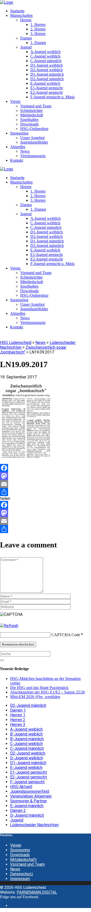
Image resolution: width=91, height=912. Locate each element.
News (15, 869)
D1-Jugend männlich (28, 762)
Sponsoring (20, 850)
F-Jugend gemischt (27, 781)
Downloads (20, 854)
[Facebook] (45, 468)
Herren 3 (17, 724)
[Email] (45, 484)
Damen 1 (18, 710)
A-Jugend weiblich (26, 729)
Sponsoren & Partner (28, 801)
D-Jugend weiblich (26, 758)
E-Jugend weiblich (26, 767)
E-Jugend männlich (26, 805)
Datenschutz (21, 874)
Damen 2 (18, 810)
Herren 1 (17, 715)
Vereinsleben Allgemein (31, 796)
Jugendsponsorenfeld (29, 791)
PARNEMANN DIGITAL (37, 892)
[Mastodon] (45, 476)
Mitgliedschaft (23, 859)
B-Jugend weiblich (26, 734)
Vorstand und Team (27, 864)
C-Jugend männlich (27, 748)
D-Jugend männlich (27, 815)
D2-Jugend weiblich (27, 753)
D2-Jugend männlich (28, 705)
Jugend (16, 820)
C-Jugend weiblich (26, 743)
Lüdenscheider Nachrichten (34, 824)
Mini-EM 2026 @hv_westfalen (35, 696)
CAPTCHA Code (65, 635)
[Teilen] (45, 492)
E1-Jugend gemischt (28, 772)
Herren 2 (17, 719)
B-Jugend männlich (27, 738)
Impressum (20, 878)
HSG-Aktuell (21, 786)
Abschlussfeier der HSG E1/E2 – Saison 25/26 (47, 692)
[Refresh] (9, 625)
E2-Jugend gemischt (28, 777)
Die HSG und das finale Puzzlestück (39, 687)
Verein (15, 845)
